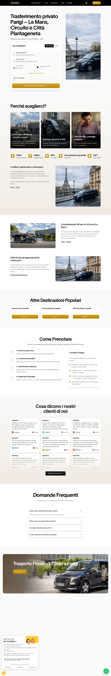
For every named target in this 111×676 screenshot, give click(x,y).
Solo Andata (49, 45)
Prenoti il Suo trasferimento (18, 275)
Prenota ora (18, 572)
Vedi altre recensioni (54, 473)
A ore (46, 3)
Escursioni (54, 3)
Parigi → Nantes (66, 242)
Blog (62, 3)
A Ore (56, 45)
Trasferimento (35, 3)
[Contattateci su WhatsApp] (106, 671)
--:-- (41, 68)
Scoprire (23, 316)
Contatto (69, 3)
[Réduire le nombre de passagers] (53, 79)
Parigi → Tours (15, 187)
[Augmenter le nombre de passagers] (57, 79)
